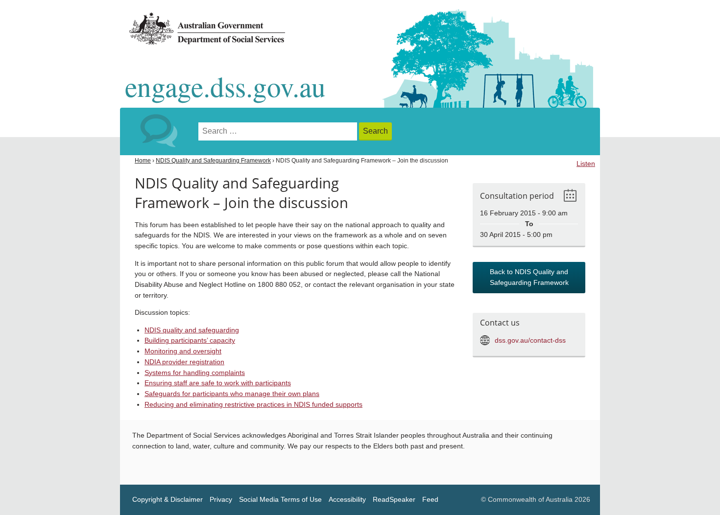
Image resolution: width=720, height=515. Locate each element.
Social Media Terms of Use (280, 499)
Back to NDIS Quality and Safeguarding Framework (529, 277)
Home (143, 161)
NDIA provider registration (184, 362)
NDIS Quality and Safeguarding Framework (213, 161)
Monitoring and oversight (182, 351)
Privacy (221, 499)
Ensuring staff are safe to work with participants (217, 383)
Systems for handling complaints (194, 372)
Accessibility (347, 499)
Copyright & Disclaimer (167, 499)
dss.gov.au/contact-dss (530, 340)
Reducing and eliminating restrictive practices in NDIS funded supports (253, 404)
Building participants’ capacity (189, 340)
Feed (430, 499)
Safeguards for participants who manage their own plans (231, 394)
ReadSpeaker (394, 499)
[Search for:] (278, 131)
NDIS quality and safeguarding (191, 330)
